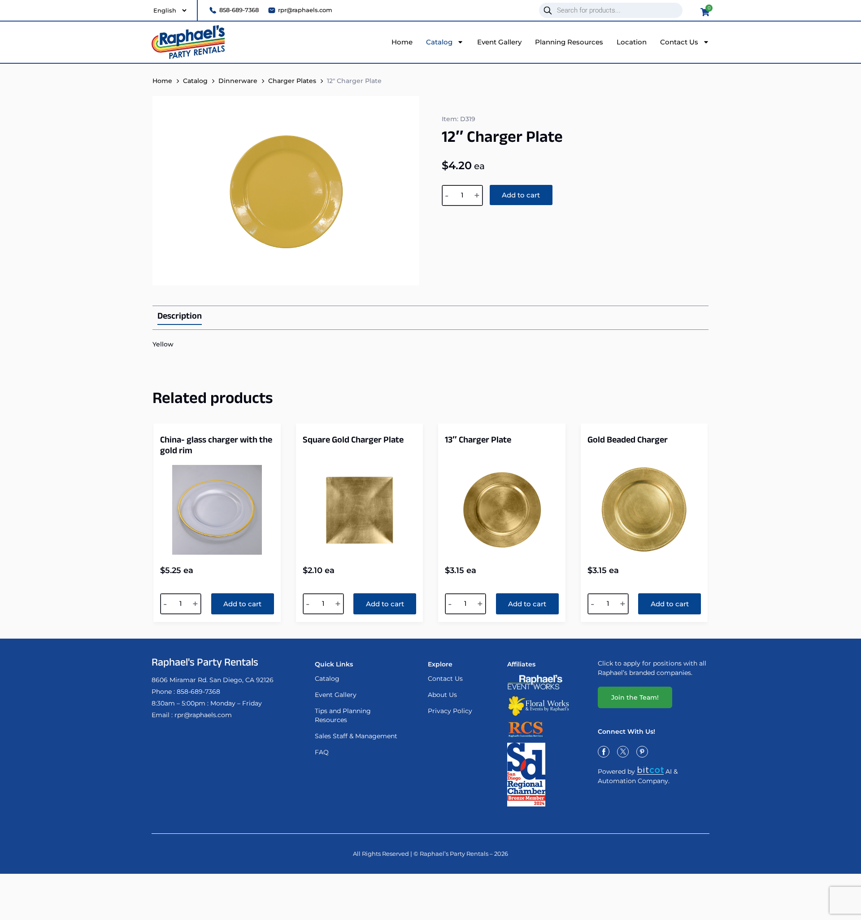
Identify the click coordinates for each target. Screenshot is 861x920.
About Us (442, 695)
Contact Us (679, 42)
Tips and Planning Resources (343, 715)
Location (632, 42)
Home (402, 42)
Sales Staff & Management (356, 736)
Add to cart (521, 195)
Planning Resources (569, 42)
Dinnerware (237, 81)
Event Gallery (499, 42)
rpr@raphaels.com (203, 715)
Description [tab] (179, 318)
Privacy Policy (450, 711)
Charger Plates (292, 81)
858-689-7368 (198, 692)
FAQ (322, 752)
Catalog (439, 42)
